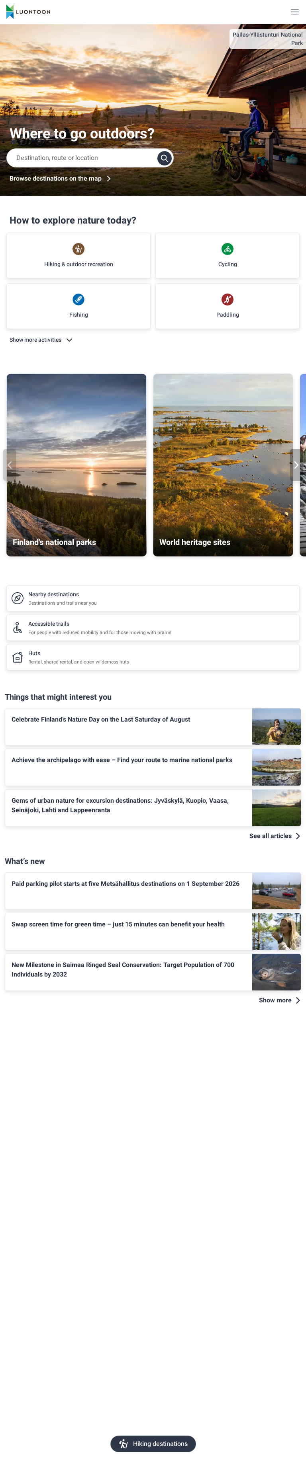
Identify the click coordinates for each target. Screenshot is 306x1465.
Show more (275, 1000)
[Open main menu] (294, 11)
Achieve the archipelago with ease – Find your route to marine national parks (122, 760)
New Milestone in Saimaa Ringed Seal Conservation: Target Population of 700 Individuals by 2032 (123, 969)
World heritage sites (194, 542)
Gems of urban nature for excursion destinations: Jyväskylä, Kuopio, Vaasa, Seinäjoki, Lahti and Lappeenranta (120, 805)
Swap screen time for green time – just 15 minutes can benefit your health (118, 924)
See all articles (270, 836)
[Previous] (9, 465)
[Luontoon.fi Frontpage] (28, 12)
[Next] (296, 465)
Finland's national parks (54, 542)
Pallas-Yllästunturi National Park (268, 39)
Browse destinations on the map (56, 178)
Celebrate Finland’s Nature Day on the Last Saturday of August (101, 719)
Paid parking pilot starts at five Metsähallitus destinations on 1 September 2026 (125, 884)
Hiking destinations (160, 1444)
